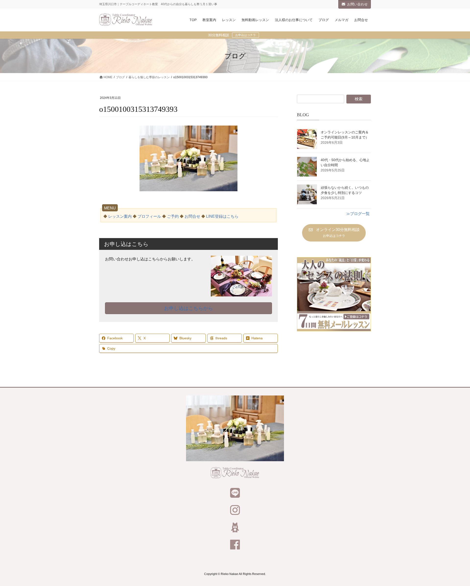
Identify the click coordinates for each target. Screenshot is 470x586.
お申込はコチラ (245, 35)
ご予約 (173, 216)
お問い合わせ (357, 4)
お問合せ (192, 216)
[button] (333, 233)
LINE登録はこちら (222, 216)
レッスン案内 (120, 216)
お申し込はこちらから (188, 308)
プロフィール (149, 216)
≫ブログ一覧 (358, 214)
